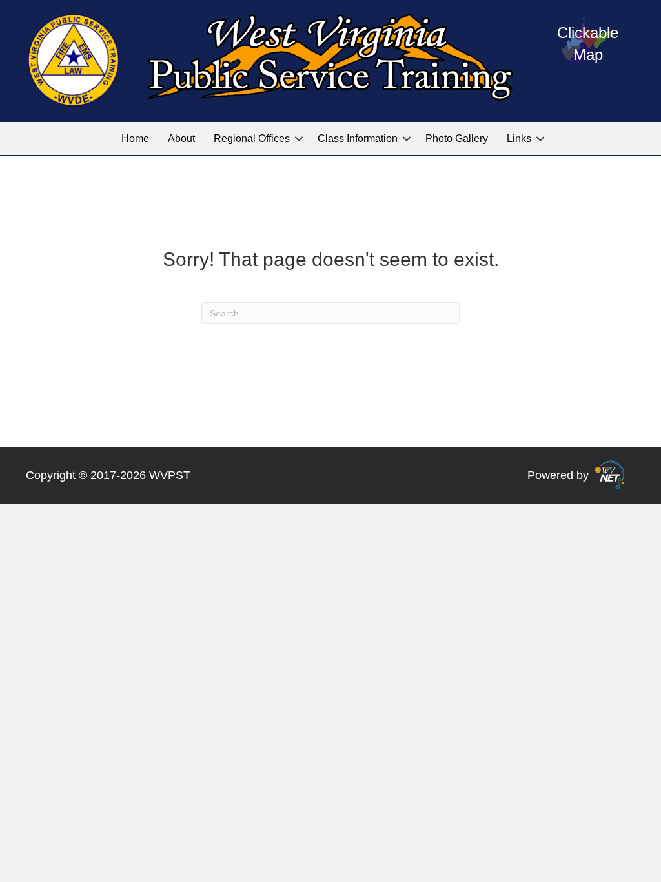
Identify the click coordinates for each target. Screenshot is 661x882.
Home (135, 138)
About (181, 138)
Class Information (358, 138)
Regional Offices (252, 138)
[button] (299, 138)
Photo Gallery (456, 138)
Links (519, 138)
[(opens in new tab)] (609, 474)
